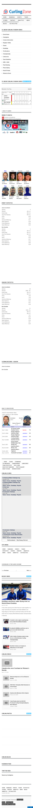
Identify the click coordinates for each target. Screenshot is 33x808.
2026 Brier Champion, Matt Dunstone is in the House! (20, 685)
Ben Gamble (7, 102)
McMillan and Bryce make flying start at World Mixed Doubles (16, 602)
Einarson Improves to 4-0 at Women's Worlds (19, 677)
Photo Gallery (6, 67)
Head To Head (6, 70)
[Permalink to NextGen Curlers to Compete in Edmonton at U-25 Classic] (6, 647)
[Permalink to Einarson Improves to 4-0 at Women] (6, 678)
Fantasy (12, 20)
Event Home (6, 34)
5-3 (30, 433)
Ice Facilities (13, 23)
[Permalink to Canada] (6, 621)
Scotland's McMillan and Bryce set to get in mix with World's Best (19, 629)
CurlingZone (20, 799)
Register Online (7, 43)
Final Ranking (6, 65)
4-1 (30, 453)
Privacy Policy (9, 802)
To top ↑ (30, 807)
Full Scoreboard (11, 540)
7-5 (30, 430)
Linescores (6, 56)
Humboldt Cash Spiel (16, 453)
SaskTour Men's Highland (15, 450)
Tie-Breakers (6, 51)
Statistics (5, 550)
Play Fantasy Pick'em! (22, 540)
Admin (29, 89)
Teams (26, 17)
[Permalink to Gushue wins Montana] (6, 694)
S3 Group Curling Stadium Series (15, 429)
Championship (6, 54)
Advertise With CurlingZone (8, 804)
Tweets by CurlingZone (7, 775)
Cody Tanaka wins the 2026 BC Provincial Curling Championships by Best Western (19, 702)
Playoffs (19, 481)
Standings (5, 48)
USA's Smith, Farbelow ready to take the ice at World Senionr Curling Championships (19, 637)
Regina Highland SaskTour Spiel (15, 432)
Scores (5, 20)
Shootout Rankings (8, 467)
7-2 (30, 451)
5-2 (30, 436)
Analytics (21, 20)
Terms (3, 802)
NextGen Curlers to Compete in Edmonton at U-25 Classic (18, 646)
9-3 (30, 444)
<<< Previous (5, 570)
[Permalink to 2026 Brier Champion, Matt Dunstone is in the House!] (6, 686)
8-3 (30, 447)
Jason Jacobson (6, 96)
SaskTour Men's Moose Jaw (15, 446)
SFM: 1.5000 (6, 62)
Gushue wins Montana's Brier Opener (19, 693)
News (28, 20)
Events (19, 17)
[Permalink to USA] (6, 637)
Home (4, 17)
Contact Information (8, 40)
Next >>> (29, 570)
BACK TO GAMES (7, 111)
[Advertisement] (16, 152)
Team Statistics (7, 59)
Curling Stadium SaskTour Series (15, 438)
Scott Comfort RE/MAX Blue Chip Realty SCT (15, 443)
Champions (6, 37)
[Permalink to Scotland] (6, 629)
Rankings (12, 17)
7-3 (30, 439)
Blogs (5, 23)
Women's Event (7, 73)
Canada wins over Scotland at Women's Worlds (15, 669)
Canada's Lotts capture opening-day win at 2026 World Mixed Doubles (19, 620)
